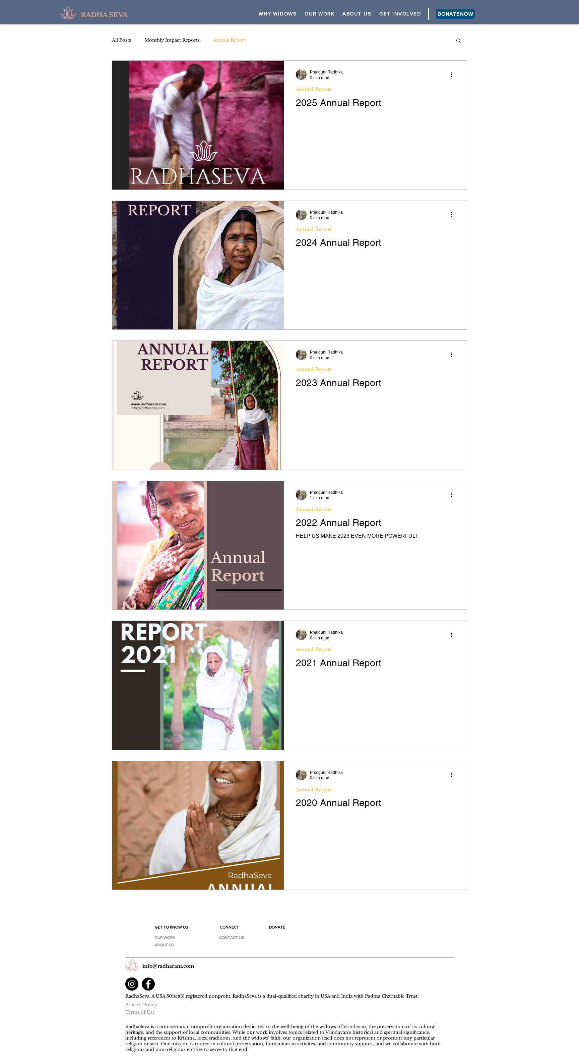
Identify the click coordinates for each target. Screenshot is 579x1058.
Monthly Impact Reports (172, 40)
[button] (357, 14)
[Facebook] (148, 984)
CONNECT (229, 927)
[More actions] (454, 74)
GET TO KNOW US (171, 927)
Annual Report (229, 40)
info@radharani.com (168, 966)
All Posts (121, 40)
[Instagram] (131, 984)
